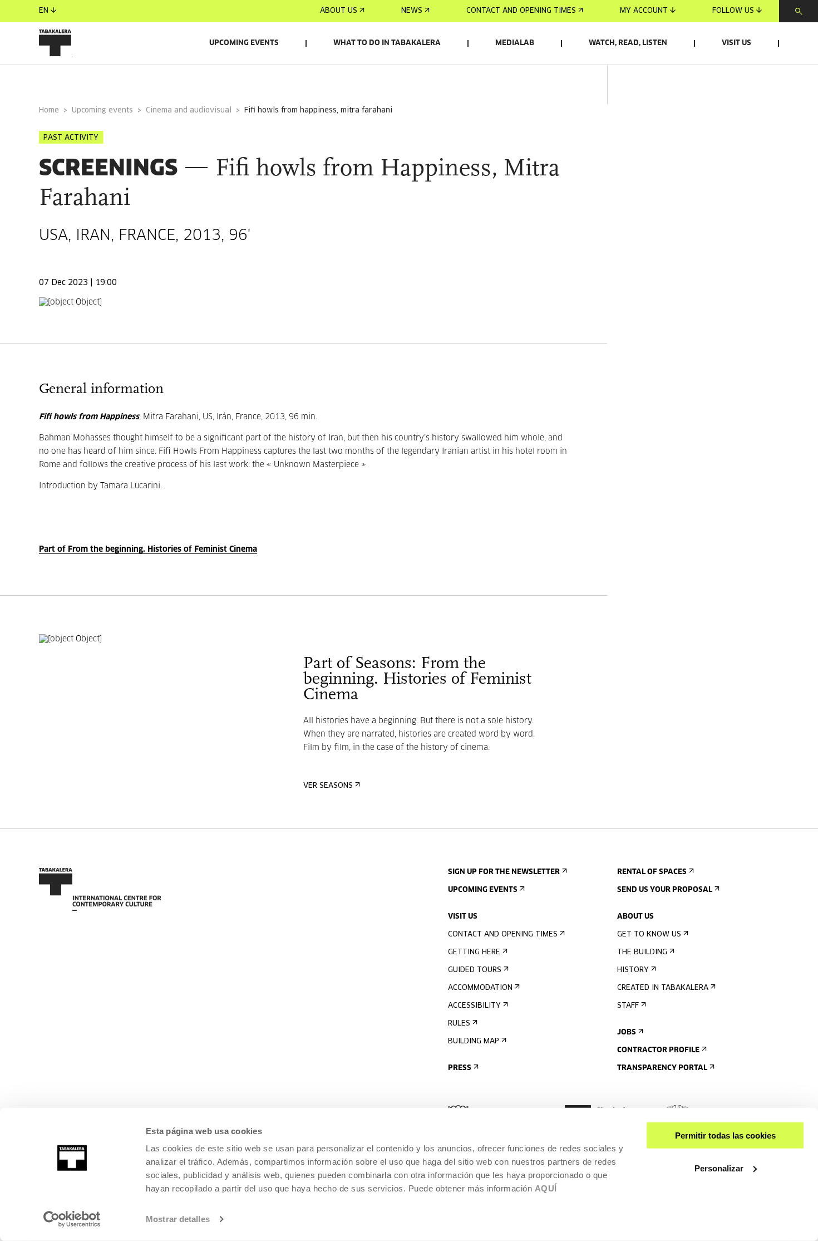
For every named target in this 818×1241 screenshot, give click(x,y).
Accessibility (474, 1005)
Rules (459, 1023)
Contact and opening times (521, 10)
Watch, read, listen (628, 43)
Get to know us (649, 934)
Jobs (626, 1032)
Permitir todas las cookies (725, 1135)
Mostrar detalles (178, 1219)
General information (83, 80)
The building (642, 952)
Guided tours (474, 970)
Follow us (733, 10)
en (43, 10)
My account (644, 10)
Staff (628, 1005)
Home (49, 110)
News (411, 10)
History (633, 970)
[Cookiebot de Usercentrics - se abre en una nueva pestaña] (72, 1219)
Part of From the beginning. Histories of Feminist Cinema (148, 549)
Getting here (474, 952)
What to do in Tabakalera (387, 43)
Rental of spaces (652, 872)
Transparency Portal (662, 1068)
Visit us (736, 43)
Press (459, 1068)
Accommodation (480, 988)
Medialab (514, 43)
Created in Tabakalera (662, 988)
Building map (473, 1041)
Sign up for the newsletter (504, 872)
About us (338, 10)
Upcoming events (244, 43)
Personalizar (718, 1168)
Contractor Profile (658, 1050)
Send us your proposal (664, 890)
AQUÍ (546, 1188)
